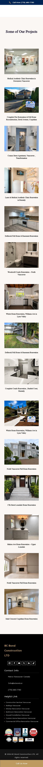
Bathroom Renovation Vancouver (19, 712)
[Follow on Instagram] (9, 663)
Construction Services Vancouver (18, 702)
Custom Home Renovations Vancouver (21, 718)
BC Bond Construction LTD (13, 650)
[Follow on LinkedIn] (29, 663)
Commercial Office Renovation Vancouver (22, 721)
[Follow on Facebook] (14, 663)
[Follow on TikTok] (34, 663)
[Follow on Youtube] (19, 663)
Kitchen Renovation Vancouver (18, 709)
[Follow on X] (24, 663)
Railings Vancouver (13, 706)
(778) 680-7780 (14, 690)
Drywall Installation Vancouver (17, 715)
